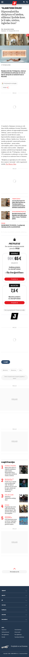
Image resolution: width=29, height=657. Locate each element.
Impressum (4, 629)
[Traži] (27, 2)
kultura (4, 609)
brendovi (4, 619)
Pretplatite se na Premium (19, 646)
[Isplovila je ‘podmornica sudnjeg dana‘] (23, 498)
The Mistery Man (10, 164)
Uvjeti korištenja (18, 629)
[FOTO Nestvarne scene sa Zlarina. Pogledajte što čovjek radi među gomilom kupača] (23, 520)
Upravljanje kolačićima (19, 637)
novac (4, 605)
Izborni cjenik (17, 632)
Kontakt (3, 637)
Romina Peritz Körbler (9, 29)
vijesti (4, 590)
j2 (2, 600)
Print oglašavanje (18, 634)
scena (4, 614)
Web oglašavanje (5, 634)
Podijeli (4, 87)
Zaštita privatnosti (5, 632)
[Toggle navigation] (2, 2)
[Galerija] (14, 48)
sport (3, 595)
